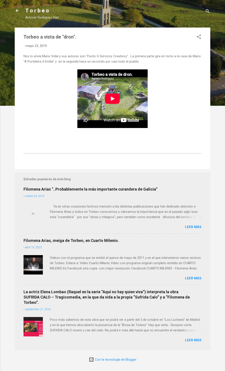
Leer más (193, 227)
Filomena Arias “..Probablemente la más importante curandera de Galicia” (91, 189)
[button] (198, 37)
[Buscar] (207, 12)
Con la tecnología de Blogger (115, 360)
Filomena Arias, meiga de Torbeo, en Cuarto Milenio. (71, 240)
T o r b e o (37, 10)
